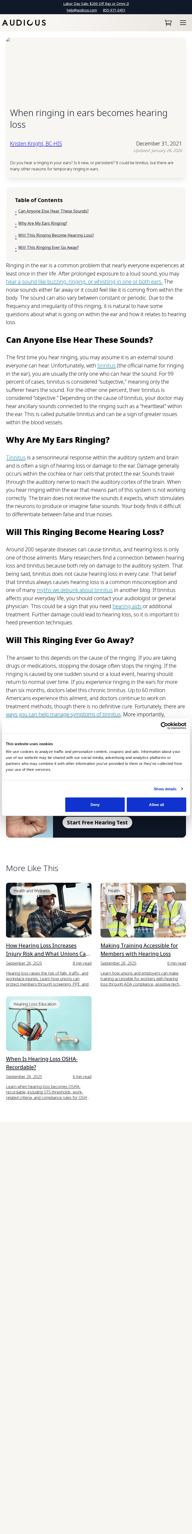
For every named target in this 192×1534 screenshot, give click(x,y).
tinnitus (107, 365)
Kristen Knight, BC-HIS (36, 143)
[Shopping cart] (168, 22)
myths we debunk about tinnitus (75, 589)
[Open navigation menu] (183, 23)
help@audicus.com (82, 10)
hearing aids (127, 606)
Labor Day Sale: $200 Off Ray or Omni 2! (96, 3)
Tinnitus (16, 457)
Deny (95, 805)
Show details (165, 789)
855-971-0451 (114, 10)
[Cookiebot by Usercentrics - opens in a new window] (164, 725)
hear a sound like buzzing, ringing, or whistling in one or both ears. (84, 281)
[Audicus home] (24, 23)
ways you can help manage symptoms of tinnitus (63, 714)
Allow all (156, 805)
